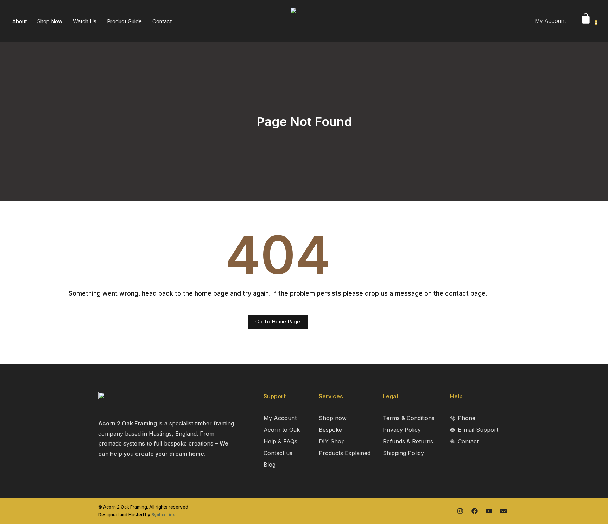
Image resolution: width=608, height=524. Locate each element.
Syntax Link (163, 514)
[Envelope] (503, 511)
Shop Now (49, 21)
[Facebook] (474, 511)
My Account (550, 20)
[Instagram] (460, 511)
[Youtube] (489, 511)
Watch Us (84, 21)
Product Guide (124, 21)
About (19, 21)
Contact (162, 21)
